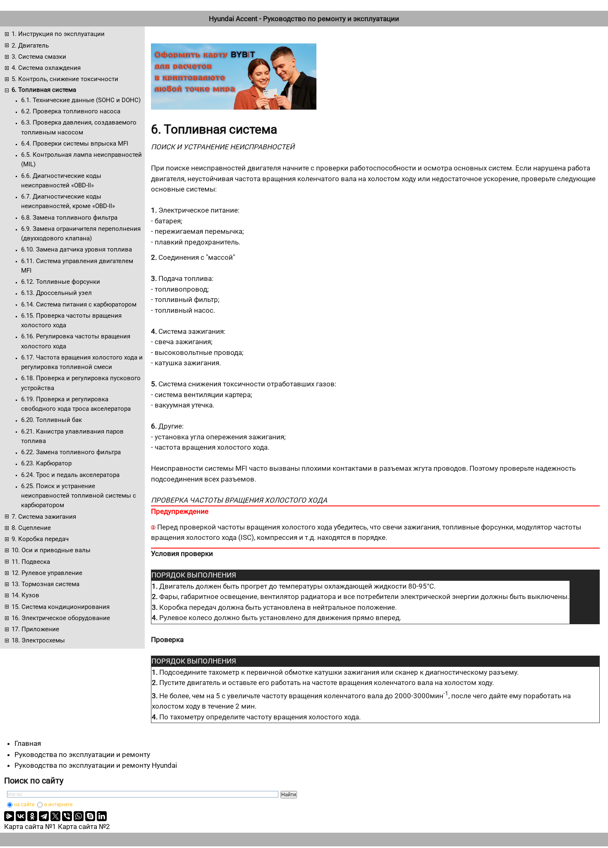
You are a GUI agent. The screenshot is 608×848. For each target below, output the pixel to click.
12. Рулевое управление (47, 573)
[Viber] (67, 816)
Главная (27, 743)
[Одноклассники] (32, 816)
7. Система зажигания (44, 516)
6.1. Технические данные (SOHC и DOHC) (81, 100)
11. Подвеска (31, 561)
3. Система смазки (39, 56)
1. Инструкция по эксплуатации (58, 34)
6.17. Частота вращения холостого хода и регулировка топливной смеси (82, 362)
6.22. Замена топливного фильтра (71, 452)
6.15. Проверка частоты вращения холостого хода (71, 320)
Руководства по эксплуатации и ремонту (82, 754)
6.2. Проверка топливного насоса (70, 111)
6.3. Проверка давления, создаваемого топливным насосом (78, 127)
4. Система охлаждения (46, 68)
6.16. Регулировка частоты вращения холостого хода (75, 341)
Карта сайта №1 (30, 826)
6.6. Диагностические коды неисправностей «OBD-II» (61, 180)
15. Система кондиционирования (61, 607)
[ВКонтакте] (21, 816)
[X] (55, 816)
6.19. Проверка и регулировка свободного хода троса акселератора (76, 403)
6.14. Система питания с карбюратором (78, 304)
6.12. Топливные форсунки (60, 281)
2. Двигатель (30, 45)
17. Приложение (35, 629)
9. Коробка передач (40, 539)
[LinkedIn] (102, 816)
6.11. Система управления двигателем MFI (77, 265)
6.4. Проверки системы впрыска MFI (74, 143)
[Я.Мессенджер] (9, 816)
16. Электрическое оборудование (61, 618)
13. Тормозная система (45, 584)
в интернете (58, 804)
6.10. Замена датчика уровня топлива (76, 249)
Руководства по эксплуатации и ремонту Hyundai (95, 765)
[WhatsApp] (79, 816)
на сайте (24, 804)
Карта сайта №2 (84, 826)
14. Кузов (25, 595)
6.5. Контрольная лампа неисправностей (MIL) (81, 159)
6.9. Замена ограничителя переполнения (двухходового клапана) (81, 233)
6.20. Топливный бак (51, 420)
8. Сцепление (31, 528)
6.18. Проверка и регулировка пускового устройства (81, 382)
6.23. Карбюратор (46, 463)
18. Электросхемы (38, 640)
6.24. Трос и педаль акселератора (70, 475)
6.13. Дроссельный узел (56, 293)
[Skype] (90, 816)
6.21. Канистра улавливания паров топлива (72, 436)
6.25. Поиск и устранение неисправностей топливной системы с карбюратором (78, 495)
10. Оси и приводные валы (51, 550)
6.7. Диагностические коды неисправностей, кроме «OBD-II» (68, 201)
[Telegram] (44, 816)
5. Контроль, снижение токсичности (65, 79)
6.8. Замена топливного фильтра (69, 217)
